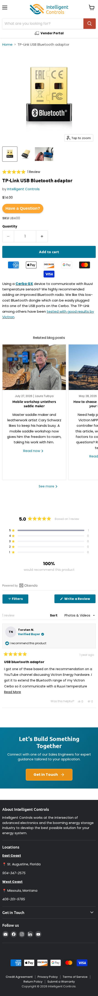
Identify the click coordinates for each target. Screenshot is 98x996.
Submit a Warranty (61, 981)
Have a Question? (22, 208)
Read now (32, 450)
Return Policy (32, 981)
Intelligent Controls (23, 189)
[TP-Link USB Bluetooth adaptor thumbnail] (10, 154)
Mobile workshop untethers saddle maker (34, 403)
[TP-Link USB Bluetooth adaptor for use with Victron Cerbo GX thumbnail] (44, 154)
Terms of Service (75, 977)
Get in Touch (46, 774)
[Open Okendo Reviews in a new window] (20, 585)
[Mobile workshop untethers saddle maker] (34, 367)
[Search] (89, 23)
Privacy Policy (48, 977)
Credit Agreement (19, 977)
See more (47, 486)
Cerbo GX (24, 283)
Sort (54, 615)
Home (7, 44)
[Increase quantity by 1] (42, 236)
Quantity (9, 226)
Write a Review (80, 599)
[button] (21, 171)
